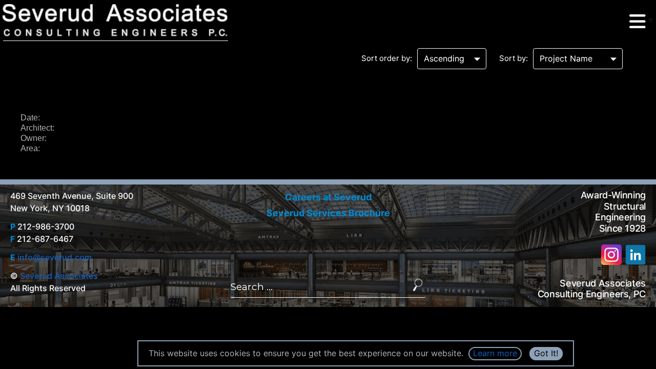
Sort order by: (386, 58)
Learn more (495, 353)
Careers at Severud (328, 197)
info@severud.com (54, 257)
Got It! (546, 353)
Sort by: (513, 58)
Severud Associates (59, 276)
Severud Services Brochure (328, 213)
